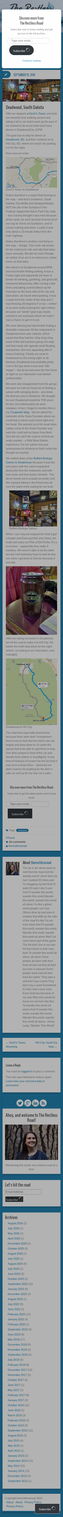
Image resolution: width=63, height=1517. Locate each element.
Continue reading (31, 60)
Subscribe (19, 51)
